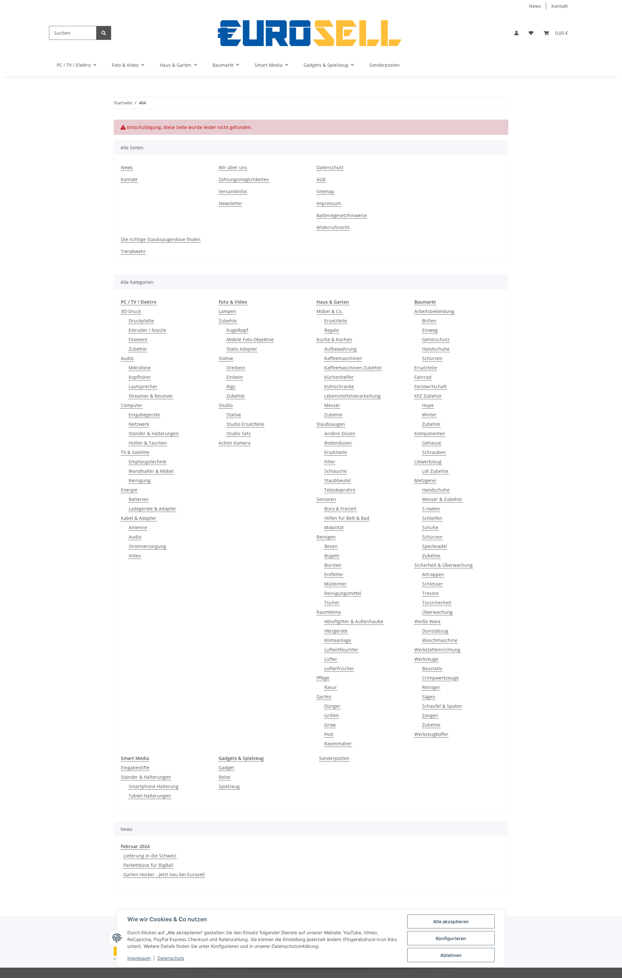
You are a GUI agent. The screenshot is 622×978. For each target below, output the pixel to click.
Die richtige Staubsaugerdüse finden (161, 239)
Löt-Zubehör (435, 471)
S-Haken (431, 509)
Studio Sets (238, 433)
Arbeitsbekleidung (434, 311)
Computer (132, 405)
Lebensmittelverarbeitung (352, 396)
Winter (429, 415)
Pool (328, 734)
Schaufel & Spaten (442, 706)
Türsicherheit (436, 603)
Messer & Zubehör (442, 499)
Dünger (332, 706)
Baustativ (432, 668)
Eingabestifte (135, 767)
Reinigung (140, 480)
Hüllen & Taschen (148, 443)
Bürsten (332, 565)
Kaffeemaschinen (343, 358)
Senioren (326, 499)
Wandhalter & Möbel (151, 471)
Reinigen (326, 537)
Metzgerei (425, 480)
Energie (129, 490)
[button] (516, 33)
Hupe (428, 405)
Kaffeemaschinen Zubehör (353, 368)
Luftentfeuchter (341, 649)
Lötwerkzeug (428, 462)
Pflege (323, 678)
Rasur (330, 687)
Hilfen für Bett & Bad (346, 518)
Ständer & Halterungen (154, 433)
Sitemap (325, 191)
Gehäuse (431, 443)
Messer (332, 405)
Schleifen (432, 518)
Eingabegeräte (144, 415)
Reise (224, 777)
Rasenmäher (338, 743)
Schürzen (432, 358)
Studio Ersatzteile (245, 424)
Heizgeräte (336, 631)
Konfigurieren (451, 938)
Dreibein (235, 368)
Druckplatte (141, 321)
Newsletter (230, 203)
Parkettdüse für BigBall (148, 865)
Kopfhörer (140, 377)
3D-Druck (131, 311)
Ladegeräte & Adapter (152, 509)
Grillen (331, 715)
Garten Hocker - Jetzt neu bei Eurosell (164, 874)
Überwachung (437, 612)
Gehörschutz (436, 339)
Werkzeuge (426, 659)
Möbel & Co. (330, 311)
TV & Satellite (135, 452)
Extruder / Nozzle (147, 330)
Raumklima (329, 612)
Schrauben (434, 452)
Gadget (226, 767)
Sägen (428, 696)
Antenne (138, 527)
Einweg (430, 330)
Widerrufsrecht (333, 227)
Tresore (430, 593)
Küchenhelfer (339, 377)
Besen (331, 546)
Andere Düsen (339, 433)
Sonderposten (334, 758)
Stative (226, 358)
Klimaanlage (337, 640)
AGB (321, 179)
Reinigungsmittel (342, 593)
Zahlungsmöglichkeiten (244, 179)
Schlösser (432, 584)
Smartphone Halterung (154, 786)
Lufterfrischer (339, 668)
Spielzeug (229, 786)
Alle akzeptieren (451, 921)
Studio (226, 405)
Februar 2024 (135, 846)
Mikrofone (140, 368)
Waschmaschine (439, 640)
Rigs (231, 386)
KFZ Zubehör (428, 396)
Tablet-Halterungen (150, 796)
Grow (330, 725)
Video (135, 556)
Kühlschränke (339, 386)
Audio (127, 358)
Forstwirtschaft (430, 386)
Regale (331, 330)
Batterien (139, 499)
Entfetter (333, 574)
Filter (329, 462)
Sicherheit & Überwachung (443, 565)
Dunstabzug (435, 631)
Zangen (430, 715)
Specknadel (434, 546)
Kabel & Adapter (138, 518)
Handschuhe (436, 349)
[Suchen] (103, 33)
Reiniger (431, 687)
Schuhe (430, 527)
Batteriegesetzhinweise (342, 215)
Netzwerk (139, 424)
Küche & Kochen (334, 339)
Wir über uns (233, 167)
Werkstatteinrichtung (437, 649)
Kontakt (559, 6)
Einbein (234, 377)
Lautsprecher (143, 386)
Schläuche (335, 471)
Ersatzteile (335, 321)
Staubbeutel (337, 480)
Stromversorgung (147, 546)
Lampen (227, 311)
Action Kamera (234, 443)
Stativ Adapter (241, 349)
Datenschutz (170, 958)
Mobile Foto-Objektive (250, 339)
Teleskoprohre (339, 490)
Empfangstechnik (147, 462)
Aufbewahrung (340, 349)
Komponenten (429, 433)
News (535, 6)
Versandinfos (233, 191)
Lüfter (330, 659)
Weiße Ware (427, 621)
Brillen (429, 321)
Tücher (332, 603)
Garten (324, 696)
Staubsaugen (331, 424)
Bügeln (332, 556)
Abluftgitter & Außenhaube (353, 621)
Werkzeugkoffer (431, 734)
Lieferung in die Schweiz (150, 856)
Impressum (139, 958)
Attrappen (433, 574)
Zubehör (138, 349)
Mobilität (334, 527)
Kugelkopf (237, 330)
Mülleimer (335, 584)
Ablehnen (451, 955)
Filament (138, 339)
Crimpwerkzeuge (440, 678)
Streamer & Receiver (151, 396)
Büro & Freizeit (340, 509)
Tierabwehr (133, 251)
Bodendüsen (338, 443)
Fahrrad (423, 377)
